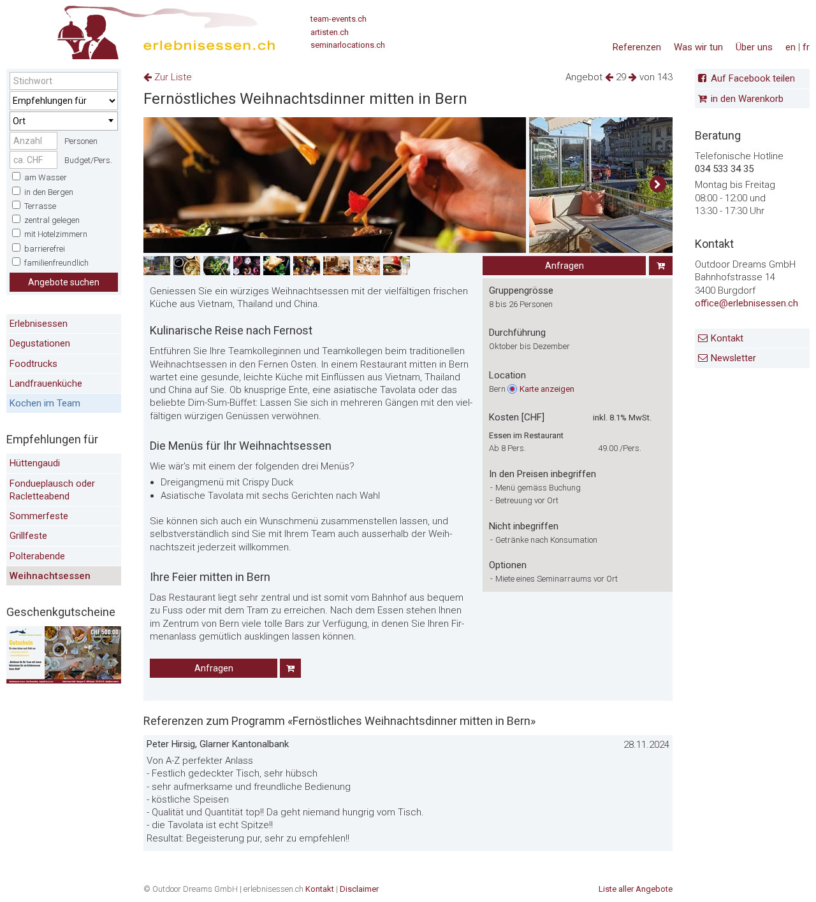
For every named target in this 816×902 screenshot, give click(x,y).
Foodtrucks (33, 363)
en (790, 47)
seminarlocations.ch (347, 45)
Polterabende (37, 556)
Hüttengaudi (35, 463)
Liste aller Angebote (636, 889)
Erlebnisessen (39, 323)
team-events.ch (338, 19)
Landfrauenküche (46, 383)
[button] (657, 185)
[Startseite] (140, 28)
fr (806, 47)
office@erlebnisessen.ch (746, 303)
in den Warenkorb (747, 98)
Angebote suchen (63, 282)
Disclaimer (359, 889)
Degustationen (40, 343)
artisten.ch (329, 32)
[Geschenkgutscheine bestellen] (63, 680)
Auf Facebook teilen (753, 78)
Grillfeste (28, 535)
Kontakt (727, 338)
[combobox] (64, 121)
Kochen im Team (45, 403)
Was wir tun (698, 47)
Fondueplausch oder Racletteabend (52, 490)
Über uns (754, 47)
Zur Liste (172, 77)
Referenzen (637, 47)
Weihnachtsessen (50, 576)
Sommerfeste (39, 516)
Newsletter (733, 358)
